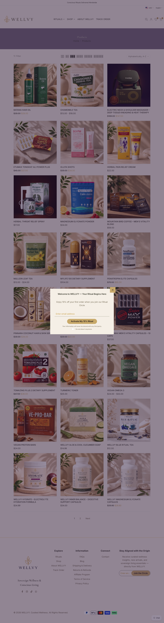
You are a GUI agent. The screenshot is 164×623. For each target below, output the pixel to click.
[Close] (112, 290)
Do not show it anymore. (84, 329)
